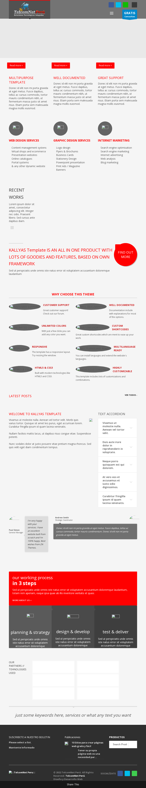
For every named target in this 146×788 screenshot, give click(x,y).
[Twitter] (118, 4)
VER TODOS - (131, 395)
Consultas (129, 14)
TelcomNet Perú (75, 775)
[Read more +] (28, 70)
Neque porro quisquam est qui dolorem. (113, 465)
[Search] (132, 744)
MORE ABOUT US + (22, 600)
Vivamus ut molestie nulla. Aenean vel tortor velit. (113, 428)
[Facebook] (111, 4)
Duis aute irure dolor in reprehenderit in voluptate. (113, 447)
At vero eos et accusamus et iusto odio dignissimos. (111, 482)
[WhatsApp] (125, 4)
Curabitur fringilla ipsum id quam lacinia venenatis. (114, 499)
